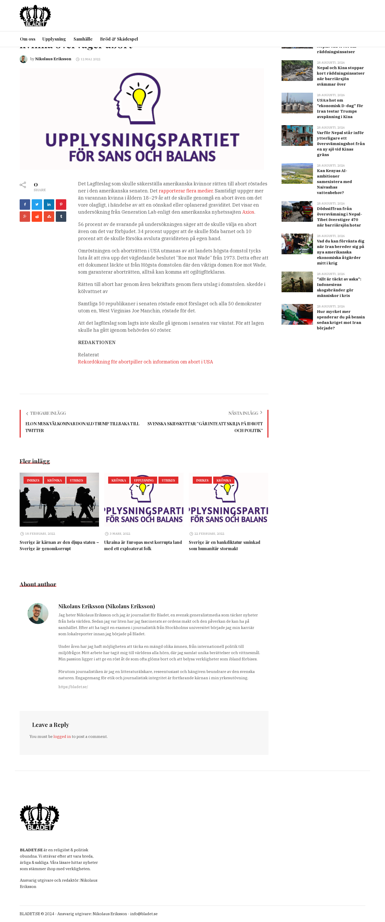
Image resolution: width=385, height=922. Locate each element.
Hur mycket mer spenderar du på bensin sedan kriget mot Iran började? (341, 319)
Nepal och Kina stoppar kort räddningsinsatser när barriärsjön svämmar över (341, 76)
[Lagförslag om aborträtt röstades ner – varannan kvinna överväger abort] (142, 118)
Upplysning (144, 480)
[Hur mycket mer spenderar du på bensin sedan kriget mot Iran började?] (297, 313)
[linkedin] (49, 204)
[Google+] (25, 216)
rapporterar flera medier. (186, 191)
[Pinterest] (61, 204)
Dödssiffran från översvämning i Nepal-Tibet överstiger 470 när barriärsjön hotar (339, 217)
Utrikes (76, 480)
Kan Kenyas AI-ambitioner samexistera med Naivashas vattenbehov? (334, 181)
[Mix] (49, 216)
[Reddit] (37, 216)
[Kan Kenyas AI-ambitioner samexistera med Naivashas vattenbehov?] (297, 172)
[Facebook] (25, 204)
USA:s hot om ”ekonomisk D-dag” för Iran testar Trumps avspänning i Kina (340, 108)
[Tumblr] (61, 216)
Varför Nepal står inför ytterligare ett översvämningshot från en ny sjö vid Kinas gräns (341, 143)
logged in (62, 736)
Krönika (54, 480)
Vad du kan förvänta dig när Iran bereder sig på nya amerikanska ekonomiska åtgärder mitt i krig (340, 252)
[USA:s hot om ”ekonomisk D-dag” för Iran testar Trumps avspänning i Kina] (297, 102)
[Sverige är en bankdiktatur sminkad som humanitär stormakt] (228, 500)
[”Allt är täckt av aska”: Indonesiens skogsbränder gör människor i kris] (297, 281)
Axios (248, 212)
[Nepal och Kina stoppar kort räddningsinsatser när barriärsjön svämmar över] (297, 70)
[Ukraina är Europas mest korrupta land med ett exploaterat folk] (144, 500)
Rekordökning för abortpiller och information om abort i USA (145, 362)
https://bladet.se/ (73, 686)
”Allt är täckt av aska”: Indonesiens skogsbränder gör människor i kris (339, 287)
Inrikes (33, 480)
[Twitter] (37, 204)
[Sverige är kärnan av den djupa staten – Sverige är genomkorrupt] (59, 500)
